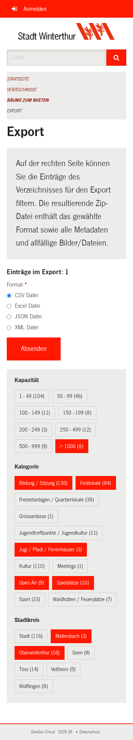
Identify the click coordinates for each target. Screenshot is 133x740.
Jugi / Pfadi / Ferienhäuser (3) (50, 549)
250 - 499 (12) (75, 430)
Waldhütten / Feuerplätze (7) (82, 599)
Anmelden (34, 9)
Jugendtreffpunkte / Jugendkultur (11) (58, 533)
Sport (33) (29, 599)
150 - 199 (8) (77, 413)
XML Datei (26, 327)
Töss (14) (28, 669)
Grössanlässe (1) (36, 516)
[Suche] (116, 57)
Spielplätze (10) (73, 583)
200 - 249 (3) (33, 430)
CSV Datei (26, 295)
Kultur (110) (32, 566)
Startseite (18, 79)
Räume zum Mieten (28, 100)
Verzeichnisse (22, 89)
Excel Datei (27, 306)
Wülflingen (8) (33, 686)
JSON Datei (28, 316)
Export (14, 110)
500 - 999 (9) (33, 446)
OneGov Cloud (44, 732)
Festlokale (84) (95, 483)
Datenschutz (90, 732)
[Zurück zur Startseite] (66, 33)
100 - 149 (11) (34, 413)
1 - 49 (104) (31, 396)
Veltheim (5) (63, 669)
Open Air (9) (31, 583)
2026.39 (65, 732)
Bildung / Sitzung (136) (43, 483)
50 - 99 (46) (69, 396)
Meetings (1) (70, 566)
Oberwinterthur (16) (39, 653)
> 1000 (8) (71, 446)
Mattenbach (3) (71, 636)
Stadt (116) (31, 636)
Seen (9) (81, 653)
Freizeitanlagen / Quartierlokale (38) (56, 500)
